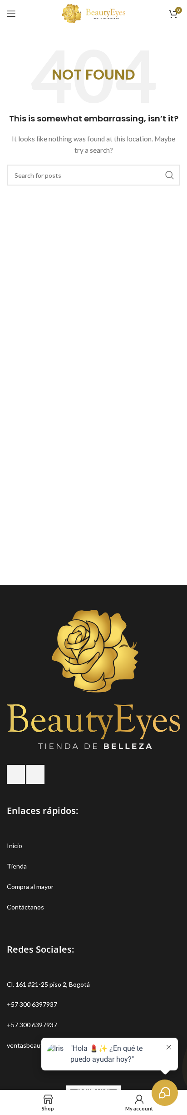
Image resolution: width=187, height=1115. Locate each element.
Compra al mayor (30, 886)
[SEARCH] (169, 175)
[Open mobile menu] (11, 14)
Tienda (17, 866)
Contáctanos (25, 907)
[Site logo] (93, 13)
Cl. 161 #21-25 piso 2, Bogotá (48, 984)
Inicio (14, 845)
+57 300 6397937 (32, 1004)
